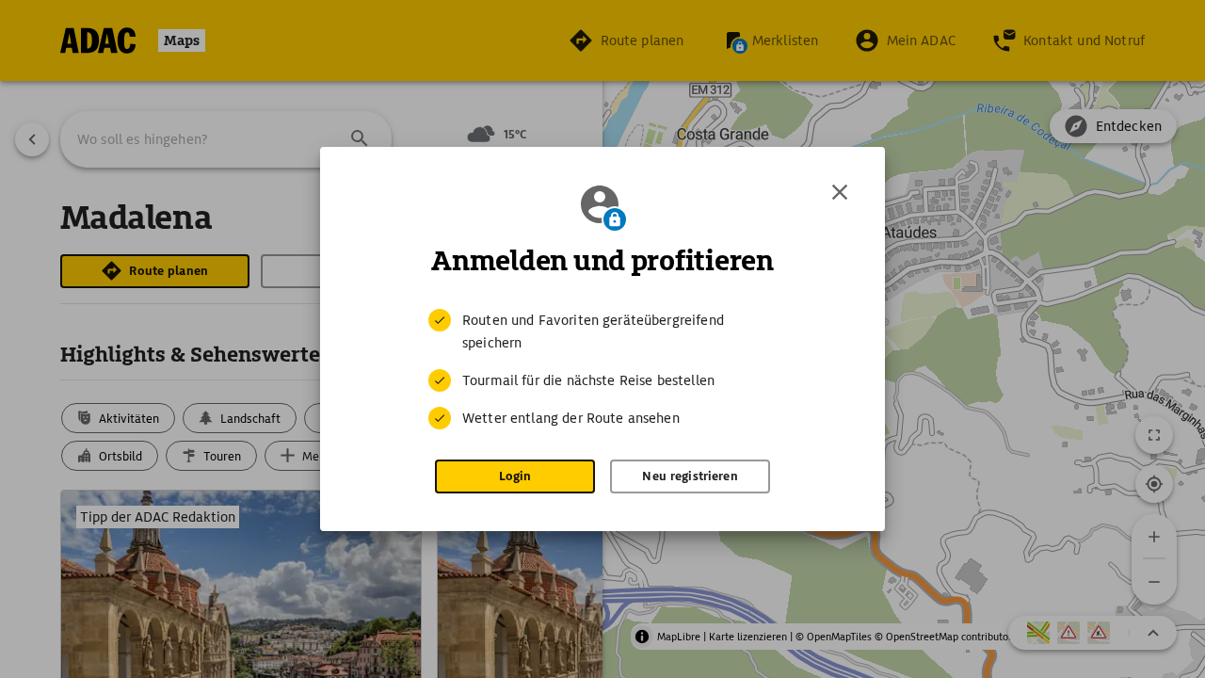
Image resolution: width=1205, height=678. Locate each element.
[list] (602, 369)
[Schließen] (839, 192)
